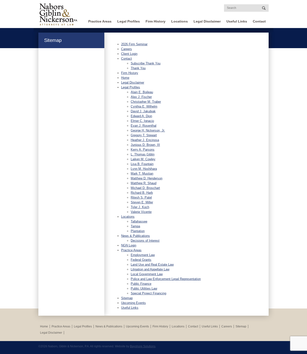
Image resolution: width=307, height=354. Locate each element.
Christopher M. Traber (146, 101)
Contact (259, 21)
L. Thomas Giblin (142, 154)
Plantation (138, 231)
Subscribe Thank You (145, 63)
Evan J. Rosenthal (143, 125)
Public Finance (141, 283)
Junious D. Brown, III (145, 145)
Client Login (129, 54)
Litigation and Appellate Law (150, 269)
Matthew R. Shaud (143, 183)
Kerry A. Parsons (142, 149)
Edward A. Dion (141, 116)
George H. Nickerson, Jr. (148, 130)
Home (125, 78)
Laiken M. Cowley (143, 159)
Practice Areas (100, 21)
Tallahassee (139, 221)
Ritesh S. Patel (141, 197)
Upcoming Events (133, 303)
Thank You (138, 68)
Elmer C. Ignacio (142, 121)
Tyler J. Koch (140, 207)
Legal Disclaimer (207, 21)
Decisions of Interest (145, 240)
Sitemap (127, 298)
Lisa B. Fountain (142, 164)
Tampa (135, 226)
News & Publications (135, 236)
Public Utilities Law (144, 288)
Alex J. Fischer (141, 97)
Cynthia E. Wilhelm (144, 106)
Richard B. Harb (142, 192)
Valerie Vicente (141, 212)
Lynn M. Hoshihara (144, 169)
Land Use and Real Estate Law (152, 264)
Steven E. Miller (142, 202)
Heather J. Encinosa (145, 140)
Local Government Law (147, 274)
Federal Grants (141, 260)
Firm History (155, 21)
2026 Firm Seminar (134, 44)
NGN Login (128, 245)
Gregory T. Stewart (144, 135)
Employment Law (143, 255)
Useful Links (236, 21)
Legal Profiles (128, 21)
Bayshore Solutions (142, 346)
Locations (179, 21)
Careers (126, 49)
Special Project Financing (148, 293)
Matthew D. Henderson (146, 178)
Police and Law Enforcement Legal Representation (166, 279)
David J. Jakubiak (143, 111)
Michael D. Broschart (145, 188)
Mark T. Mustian (142, 173)
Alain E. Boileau (142, 92)
